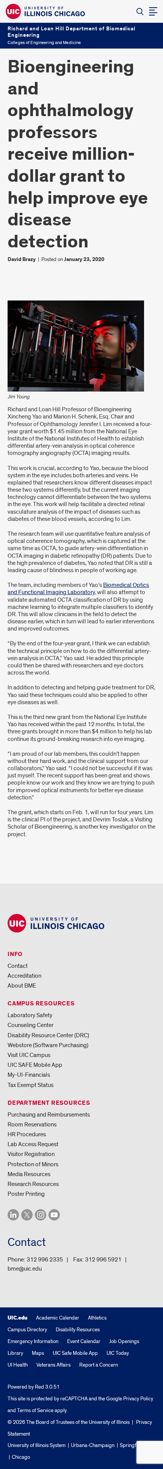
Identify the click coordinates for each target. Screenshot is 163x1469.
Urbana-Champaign (92, 1445)
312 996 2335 (45, 1259)
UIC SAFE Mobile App (35, 1065)
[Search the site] (140, 11)
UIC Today (118, 1353)
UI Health (18, 1365)
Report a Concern (98, 1365)
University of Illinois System (37, 1445)
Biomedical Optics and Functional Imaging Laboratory (78, 588)
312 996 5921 (103, 1259)
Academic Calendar (57, 1318)
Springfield (132, 1445)
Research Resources (33, 1184)
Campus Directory (27, 1329)
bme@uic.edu (25, 1268)
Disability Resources (78, 1329)
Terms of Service (35, 1410)
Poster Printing (26, 1194)
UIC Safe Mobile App (75, 1353)
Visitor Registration (31, 1154)
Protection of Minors (33, 1164)
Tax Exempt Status (30, 1085)
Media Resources (29, 1174)
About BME (22, 985)
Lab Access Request (33, 1144)
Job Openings (124, 1341)
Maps (38, 1353)
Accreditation (24, 976)
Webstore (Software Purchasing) (48, 1045)
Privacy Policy (138, 1398)
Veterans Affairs (53, 1365)
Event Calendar (83, 1341)
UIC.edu (17, 1317)
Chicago (21, 1457)
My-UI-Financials (29, 1075)
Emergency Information (33, 1341)
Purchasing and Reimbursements (49, 1114)
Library (15, 1353)
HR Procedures (27, 1134)
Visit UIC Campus (29, 1055)
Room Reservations (32, 1124)
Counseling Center (30, 1025)
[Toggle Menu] (153, 11)
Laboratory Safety (30, 1015)
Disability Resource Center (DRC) (48, 1035)
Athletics (97, 1318)
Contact (18, 966)
